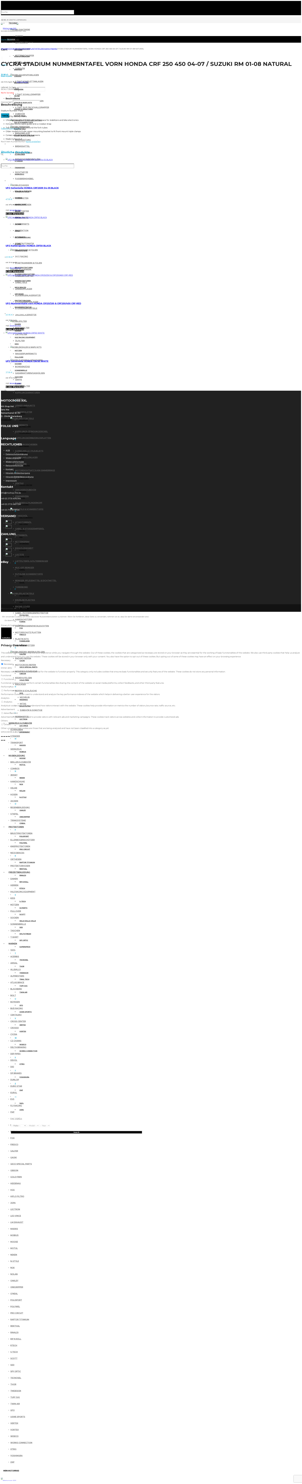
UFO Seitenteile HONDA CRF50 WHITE (27, 361)
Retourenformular (14, 465)
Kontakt (9, 469)
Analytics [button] (5, 698)
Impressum (11, 481)
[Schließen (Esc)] (9, 736)
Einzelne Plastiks (49, 49)
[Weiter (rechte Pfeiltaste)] (4, 740)
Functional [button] (6, 675)
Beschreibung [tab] (13, 98)
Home (3, 49)
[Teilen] (7, 736)
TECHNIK (25, 49)
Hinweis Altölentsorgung (18, 473)
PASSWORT (6, 102)
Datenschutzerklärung (17, 454)
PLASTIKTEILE (35, 49)
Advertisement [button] (8, 709)
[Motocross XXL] (9, 1481)
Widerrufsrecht (13, 458)
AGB (8, 450)
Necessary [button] (5, 660)
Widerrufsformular (15, 462)
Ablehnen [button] (11, 620)
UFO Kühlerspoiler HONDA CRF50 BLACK (28, 245)
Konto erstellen (33, 141)
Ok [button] (5, 620)
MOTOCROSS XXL (13, 49)
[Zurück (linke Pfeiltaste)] (2, 740)
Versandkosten (22, 82)
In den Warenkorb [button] (15, 214)
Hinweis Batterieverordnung (20, 477)
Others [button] (4, 721)
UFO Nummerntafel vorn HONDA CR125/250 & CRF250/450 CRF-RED (43, 303)
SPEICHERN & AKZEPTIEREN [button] (15, 732)
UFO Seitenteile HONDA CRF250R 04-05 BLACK (32, 188)
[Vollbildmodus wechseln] (4, 736)
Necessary (8, 664)
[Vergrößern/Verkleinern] (2, 736)
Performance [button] (7, 687)
